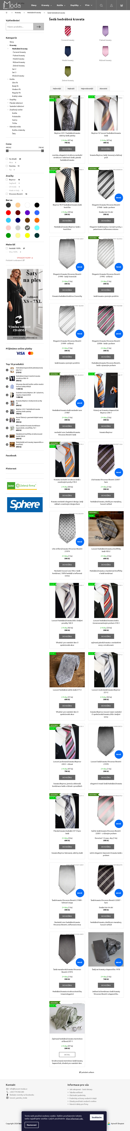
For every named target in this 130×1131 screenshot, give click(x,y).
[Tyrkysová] (36, 227)
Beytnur (14, 179)
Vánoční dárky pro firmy (78, 1104)
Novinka (14, 166)
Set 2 (14, 69)
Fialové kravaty (19, 55)
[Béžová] (17, 205)
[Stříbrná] (17, 227)
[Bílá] (27, 205)
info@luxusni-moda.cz (18, 1089)
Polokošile (16, 116)
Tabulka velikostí (76, 1092)
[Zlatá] (17, 235)
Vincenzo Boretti (18, 194)
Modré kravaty (18, 59)
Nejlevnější (57, 88)
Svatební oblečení (17, 106)
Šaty (14, 133)
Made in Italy (16, 190)
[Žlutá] (27, 235)
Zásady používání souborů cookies (82, 1101)
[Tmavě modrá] (17, 220)
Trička (14, 123)
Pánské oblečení (16, 103)
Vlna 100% (15, 252)
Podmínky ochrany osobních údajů (83, 1098)
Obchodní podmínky (77, 1095)
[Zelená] (8, 235)
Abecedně (103, 88)
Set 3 (14, 72)
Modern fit (16, 89)
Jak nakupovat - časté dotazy (80, 1089)
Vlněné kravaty (18, 76)
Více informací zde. (74, 1118)
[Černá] (36, 205)
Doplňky (13, 99)
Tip (12, 169)
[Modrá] (36, 212)
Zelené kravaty (19, 65)
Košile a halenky (18, 130)
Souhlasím (97, 1117)
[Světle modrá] (8, 220)
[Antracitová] (8, 205)
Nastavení (32, 1125)
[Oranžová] (36, 220)
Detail (67, 1054)
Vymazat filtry (24, 258)
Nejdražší (71, 88)
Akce (12, 162)
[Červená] (8, 212)
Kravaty (13, 45)
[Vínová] (17, 212)
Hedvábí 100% (17, 248)
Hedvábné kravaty (20, 48)
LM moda (14, 186)
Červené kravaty (19, 52)
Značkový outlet (16, 109)
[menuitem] (34, 5)
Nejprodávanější (87, 88)
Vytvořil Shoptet (117, 1123)
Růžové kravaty (19, 62)
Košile (12, 79)
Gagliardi (14, 183)
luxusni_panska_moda (18, 1098)
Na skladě (15, 159)
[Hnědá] (27, 220)
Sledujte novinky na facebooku (22, 1095)
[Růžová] (8, 227)
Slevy (12, 42)
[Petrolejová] (36, 235)
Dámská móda (15, 126)
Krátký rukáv (17, 96)
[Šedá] (27, 227)
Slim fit (15, 82)
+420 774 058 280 (17, 1092)
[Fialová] (27, 212)
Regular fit (16, 92)
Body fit (15, 86)
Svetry (14, 120)
